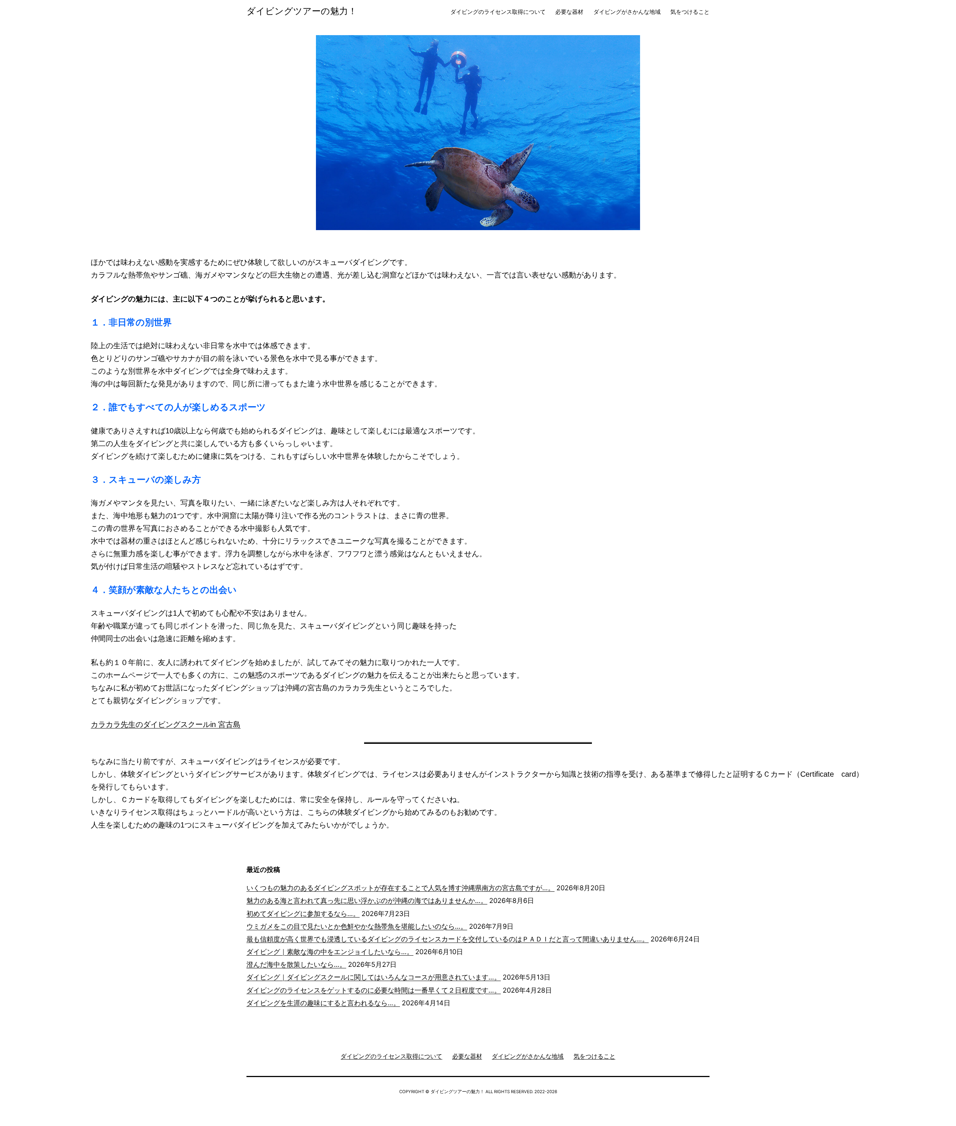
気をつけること (690, 11)
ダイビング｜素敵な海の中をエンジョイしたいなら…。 (329, 952)
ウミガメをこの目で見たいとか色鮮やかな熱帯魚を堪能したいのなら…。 (356, 926)
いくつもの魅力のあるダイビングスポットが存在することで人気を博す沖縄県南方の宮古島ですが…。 (400, 888)
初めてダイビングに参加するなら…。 (303, 914)
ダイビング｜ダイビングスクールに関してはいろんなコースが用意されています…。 (373, 977)
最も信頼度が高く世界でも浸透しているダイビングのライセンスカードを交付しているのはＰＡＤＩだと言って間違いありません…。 (447, 939)
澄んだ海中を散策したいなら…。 (296, 964)
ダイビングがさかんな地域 (627, 11)
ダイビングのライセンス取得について (498, 11)
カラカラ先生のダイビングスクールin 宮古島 (165, 724)
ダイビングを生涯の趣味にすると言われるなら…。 (323, 1003)
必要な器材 (569, 11)
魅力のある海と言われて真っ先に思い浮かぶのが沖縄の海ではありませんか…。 (366, 900)
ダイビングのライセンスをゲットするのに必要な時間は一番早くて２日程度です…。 (373, 990)
